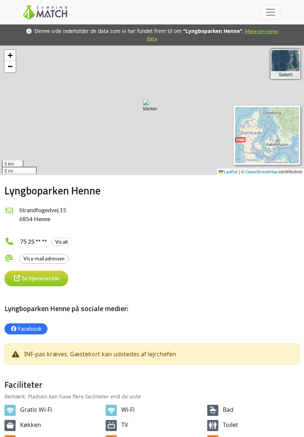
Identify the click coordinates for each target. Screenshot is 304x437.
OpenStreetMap (261, 171)
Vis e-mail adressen (44, 258)
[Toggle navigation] (270, 12)
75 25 (44, 241)
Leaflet (230, 171)
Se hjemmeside (40, 277)
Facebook (30, 329)
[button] (152, 110)
